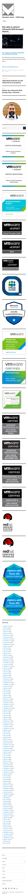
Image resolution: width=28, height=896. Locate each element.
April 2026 (6, 631)
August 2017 (6, 817)
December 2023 (7, 682)
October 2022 (6, 706)
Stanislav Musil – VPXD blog (13, 17)
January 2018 (6, 808)
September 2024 (7, 666)
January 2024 (6, 680)
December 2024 (7, 660)
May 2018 (5, 801)
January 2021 (6, 743)
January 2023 (6, 701)
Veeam (4, 877)
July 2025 (5, 648)
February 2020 (7, 763)
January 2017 (6, 830)
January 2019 (6, 786)
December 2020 (7, 744)
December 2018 (7, 788)
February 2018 (7, 806)
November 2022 (7, 704)
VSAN (3, 871)
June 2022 (6, 713)
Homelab (4, 858)
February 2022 (7, 721)
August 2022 (6, 710)
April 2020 (6, 759)
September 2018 (7, 794)
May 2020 (6, 757)
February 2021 (7, 741)
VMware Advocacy (7, 880)
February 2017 (7, 828)
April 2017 (6, 825)
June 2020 (6, 755)
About (3, 883)
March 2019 (6, 783)
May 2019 (5, 779)
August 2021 (6, 730)
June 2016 (6, 843)
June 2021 (5, 733)
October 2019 (6, 770)
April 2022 (6, 717)
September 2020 (7, 750)
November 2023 (7, 684)
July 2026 (5, 628)
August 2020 (6, 752)
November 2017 (7, 812)
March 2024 (6, 677)
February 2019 (7, 784)
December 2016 (7, 832)
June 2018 (5, 799)
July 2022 (5, 712)
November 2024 (7, 662)
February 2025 (7, 657)
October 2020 (6, 748)
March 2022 (6, 719)
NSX (3, 868)
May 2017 (5, 823)
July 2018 (5, 797)
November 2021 (7, 724)
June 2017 (5, 821)
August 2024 (6, 668)
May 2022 (6, 715)
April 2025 (6, 653)
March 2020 (6, 761)
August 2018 (6, 795)
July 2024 (5, 670)
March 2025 (6, 655)
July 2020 (5, 753)
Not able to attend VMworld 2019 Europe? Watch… (13, 53)
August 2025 (6, 646)
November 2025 (7, 640)
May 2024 (6, 673)
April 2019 (6, 781)
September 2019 (7, 772)
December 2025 (7, 639)
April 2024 (6, 675)
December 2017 (7, 810)
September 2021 (7, 728)
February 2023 (7, 699)
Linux (3, 874)
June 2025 (6, 649)
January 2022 (6, 722)
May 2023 (5, 693)
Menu (4, 21)
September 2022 (7, 708)
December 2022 (7, 702)
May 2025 (6, 651)
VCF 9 (3, 861)
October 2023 (6, 686)
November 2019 (7, 768)
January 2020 (6, 764)
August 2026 (6, 626)
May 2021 (5, 735)
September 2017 (7, 816)
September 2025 (7, 644)
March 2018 (6, 805)
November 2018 (7, 790)
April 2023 (6, 695)
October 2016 (6, 836)
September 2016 (7, 837)
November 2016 (7, 834)
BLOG (3, 855)
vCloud (4, 864)
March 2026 (6, 633)
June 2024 (6, 671)
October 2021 (6, 726)
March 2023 (6, 697)
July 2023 (5, 690)
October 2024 (6, 664)
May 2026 (6, 629)
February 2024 (7, 679)
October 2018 (6, 792)
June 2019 (6, 777)
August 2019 (6, 774)
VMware (7, 71)
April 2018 (6, 803)
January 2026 (6, 637)
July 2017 (5, 819)
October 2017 (6, 814)
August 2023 (6, 688)
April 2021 (6, 737)
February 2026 (7, 635)
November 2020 (7, 746)
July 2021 (5, 732)
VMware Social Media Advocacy (10, 66)
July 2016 (5, 841)
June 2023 (6, 691)
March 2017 (6, 826)
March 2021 (6, 739)
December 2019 (7, 766)
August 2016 (6, 839)
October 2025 (6, 642)
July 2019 (5, 775)
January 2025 (6, 659)
